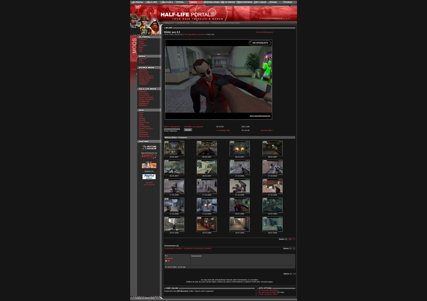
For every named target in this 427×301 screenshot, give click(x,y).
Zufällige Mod (144, 80)
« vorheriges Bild (223, 130)
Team (141, 112)
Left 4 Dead (260, 2)
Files (141, 49)
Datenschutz (144, 136)
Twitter (141, 124)
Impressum (143, 134)
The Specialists (190, 34)
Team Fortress (244, 2)
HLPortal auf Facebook (149, 184)
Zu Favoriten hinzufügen (268, 290)
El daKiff (169, 258)
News (141, 41)
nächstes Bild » (267, 130)
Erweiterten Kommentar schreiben (197, 248)
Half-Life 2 (167, 2)
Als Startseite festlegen (267, 292)
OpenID (142, 120)
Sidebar (142, 118)
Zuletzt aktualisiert (146, 78)
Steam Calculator (146, 128)
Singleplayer (144, 82)
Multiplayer (143, 84)
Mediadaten (143, 132)
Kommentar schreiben (173, 248)
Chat (141, 116)
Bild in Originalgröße (172, 127)
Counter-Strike (211, 2)
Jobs (141, 114)
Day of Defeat (228, 2)
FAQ (141, 51)
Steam (273, 2)
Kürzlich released (146, 76)
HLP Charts (143, 72)
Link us (142, 130)
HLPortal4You (144, 126)
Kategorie (269, 32)
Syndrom (201, 34)
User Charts (144, 74)
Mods (194, 2)
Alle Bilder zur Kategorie (193, 127)
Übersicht (143, 70)
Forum (288, 2)
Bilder (141, 47)
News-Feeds (144, 122)
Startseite (143, 39)
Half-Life (152, 2)
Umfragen (143, 45)
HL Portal (138, 2)
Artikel (141, 43)
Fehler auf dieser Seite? (268, 294)
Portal (180, 2)
